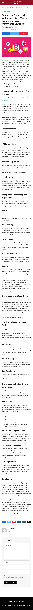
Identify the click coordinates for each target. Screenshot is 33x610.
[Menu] (3, 2)
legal (3, 474)
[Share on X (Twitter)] (14, 33)
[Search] (30, 2)
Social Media (5, 11)
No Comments (6, 29)
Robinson (8, 27)
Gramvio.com (5, 300)
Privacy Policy (20, 601)
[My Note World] (17, 2)
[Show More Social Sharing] (29, 33)
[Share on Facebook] (6, 33)
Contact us (11, 601)
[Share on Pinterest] (23, 33)
